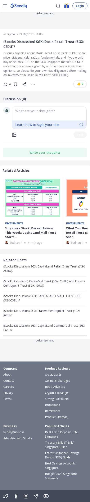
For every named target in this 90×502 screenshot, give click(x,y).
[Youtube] (46, 496)
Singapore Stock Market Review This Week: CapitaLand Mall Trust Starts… (30, 232)
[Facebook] (15, 496)
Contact (8, 381)
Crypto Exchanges (57, 393)
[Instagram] (25, 496)
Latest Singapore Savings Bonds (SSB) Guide (62, 455)
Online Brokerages (57, 381)
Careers (8, 387)
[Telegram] (36, 496)
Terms (7, 399)
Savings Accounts (57, 399)
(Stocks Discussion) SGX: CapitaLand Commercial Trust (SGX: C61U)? (44, 328)
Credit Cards (53, 374)
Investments (14, 223)
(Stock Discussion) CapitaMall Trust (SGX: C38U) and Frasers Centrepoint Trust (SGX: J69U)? (44, 283)
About (7, 374)
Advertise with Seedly (17, 438)
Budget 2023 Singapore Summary (61, 476)
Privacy (8, 393)
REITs (39, 34)
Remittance (52, 411)
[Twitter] (5, 496)
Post (80, 135)
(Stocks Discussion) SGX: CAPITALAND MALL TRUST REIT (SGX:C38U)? (42, 298)
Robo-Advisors (55, 387)
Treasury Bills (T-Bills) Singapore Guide (59, 445)
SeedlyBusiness (13, 432)
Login (80, 6)
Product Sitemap (56, 417)
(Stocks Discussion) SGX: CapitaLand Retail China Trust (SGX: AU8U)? (44, 268)
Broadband (52, 405)
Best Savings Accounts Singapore (60, 465)
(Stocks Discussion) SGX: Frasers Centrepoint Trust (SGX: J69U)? (41, 313)
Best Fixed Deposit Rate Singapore (61, 434)
